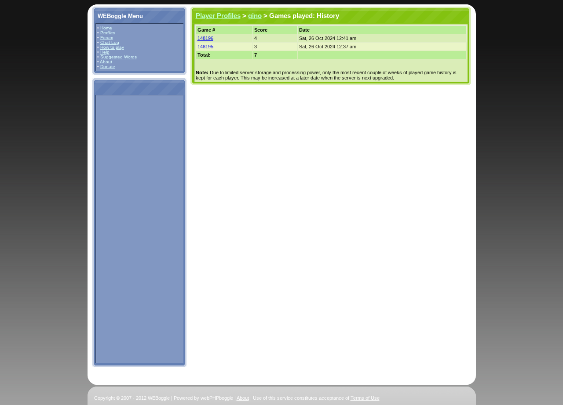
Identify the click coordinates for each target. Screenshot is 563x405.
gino (255, 15)
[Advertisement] (123, 229)
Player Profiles (218, 15)
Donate (107, 66)
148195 (205, 46)
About (106, 61)
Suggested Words (118, 56)
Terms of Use (365, 398)
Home (106, 27)
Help (105, 52)
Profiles (107, 32)
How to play (112, 47)
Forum (106, 37)
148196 (205, 38)
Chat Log (109, 42)
